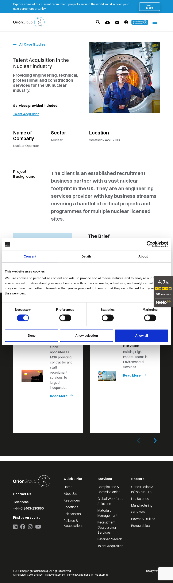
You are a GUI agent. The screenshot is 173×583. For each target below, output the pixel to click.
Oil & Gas (138, 512)
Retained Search (109, 539)
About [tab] (143, 256)
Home (68, 487)
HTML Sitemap (99, 574)
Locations (71, 507)
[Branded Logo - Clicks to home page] (29, 22)
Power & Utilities (143, 519)
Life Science (140, 498)
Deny (31, 335)
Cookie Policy (34, 574)
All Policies (19, 574)
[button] (155, 440)
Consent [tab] (30, 256)
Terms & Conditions (78, 574)
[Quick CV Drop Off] (107, 22)
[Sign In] (126, 22)
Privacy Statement (54, 574)
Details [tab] (86, 256)
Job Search (72, 514)
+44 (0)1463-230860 (28, 508)
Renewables (140, 525)
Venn (157, 570)
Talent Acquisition (26, 114)
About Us (70, 493)
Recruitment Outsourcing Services (106, 527)
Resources (72, 500)
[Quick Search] (98, 22)
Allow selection (86, 335)
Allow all (141, 335)
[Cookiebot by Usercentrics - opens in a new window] (149, 244)
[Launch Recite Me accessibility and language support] (139, 22)
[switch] (65, 318)
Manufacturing (142, 505)
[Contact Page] (117, 22)
